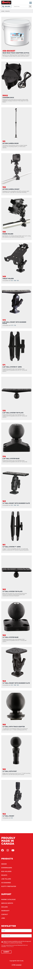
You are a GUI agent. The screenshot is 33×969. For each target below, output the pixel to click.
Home (2, 11)
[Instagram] (7, 850)
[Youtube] (12, 850)
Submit (6, 952)
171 (12, 325)
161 (12, 280)
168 (15, 280)
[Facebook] (2, 850)
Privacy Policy (10, 946)
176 (15, 325)
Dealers (7, 6)
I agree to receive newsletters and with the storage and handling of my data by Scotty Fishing (17, 942)
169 (18, 280)
